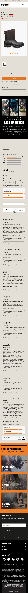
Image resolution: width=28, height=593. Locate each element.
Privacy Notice (6, 587)
